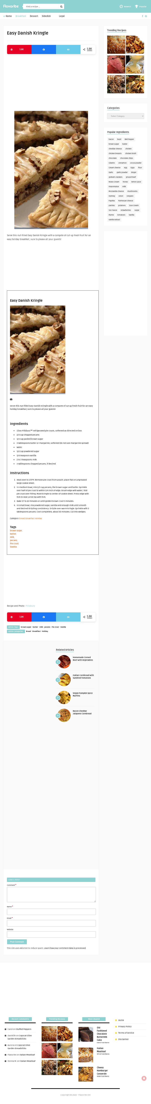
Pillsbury (30, 606)
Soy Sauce (113, 210)
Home (8, 16)
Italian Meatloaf (27, 1054)
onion (121, 196)
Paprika (112, 201)
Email (10, 918)
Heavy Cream (114, 182)
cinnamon (122, 163)
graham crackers (115, 177)
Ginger (133, 172)
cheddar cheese (115, 149)
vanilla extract (114, 220)
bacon (111, 139)
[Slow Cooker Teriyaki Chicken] (135, 45)
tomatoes (121, 215)
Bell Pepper (129, 139)
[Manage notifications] (144, 1078)
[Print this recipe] (11, 399)
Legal (62, 16)
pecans (13, 540)
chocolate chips (126, 158)
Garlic (111, 172)
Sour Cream (134, 205)
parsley (112, 205)
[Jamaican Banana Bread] (116, 45)
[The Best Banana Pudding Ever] (135, 65)
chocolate (113, 158)
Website (10, 929)
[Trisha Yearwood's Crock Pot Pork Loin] (116, 84)
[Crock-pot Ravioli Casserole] (135, 84)
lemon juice (136, 182)
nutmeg (112, 196)
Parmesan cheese (125, 201)
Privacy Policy (125, 1026)
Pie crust (14, 543)
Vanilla (13, 547)
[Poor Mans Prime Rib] (116, 65)
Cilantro (112, 163)
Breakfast (21, 16)
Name (10, 906)
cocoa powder (135, 163)
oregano (130, 196)
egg (125, 168)
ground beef (131, 177)
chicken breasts (115, 153)
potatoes (122, 205)
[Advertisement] (51, 81)
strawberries (126, 210)
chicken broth (130, 153)
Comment (11, 885)
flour (140, 168)
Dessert (34, 16)
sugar (136, 210)
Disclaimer (123, 1039)
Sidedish (46, 16)
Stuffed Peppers (23, 1029)
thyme (111, 215)
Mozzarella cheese (116, 191)
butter (13, 534)
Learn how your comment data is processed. (65, 948)
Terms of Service (126, 1033)
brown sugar (16, 530)
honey (125, 182)
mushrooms (132, 191)
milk (12, 537)
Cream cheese (114, 168)
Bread (22, 518)
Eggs (133, 168)
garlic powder (122, 172)
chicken (128, 149)
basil (119, 139)
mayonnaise (114, 186)
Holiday (38, 518)
